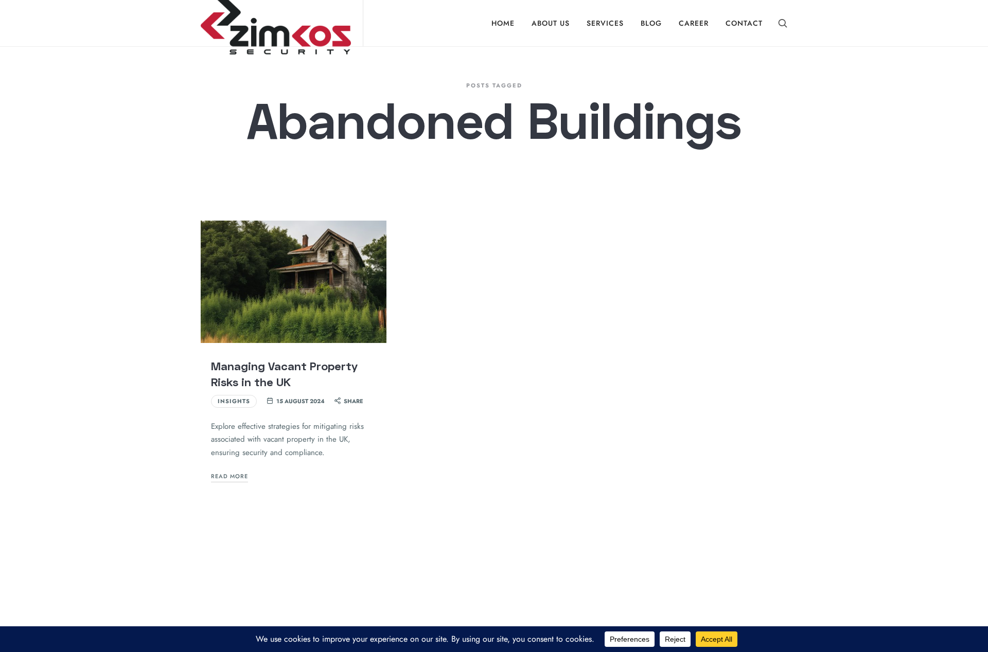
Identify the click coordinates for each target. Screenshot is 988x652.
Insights (234, 401)
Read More (229, 476)
